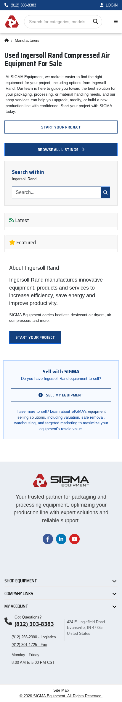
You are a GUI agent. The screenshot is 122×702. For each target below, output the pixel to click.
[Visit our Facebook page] (48, 538)
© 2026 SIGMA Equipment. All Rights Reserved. (61, 696)
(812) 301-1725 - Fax (29, 644)
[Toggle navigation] (115, 22)
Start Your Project (61, 127)
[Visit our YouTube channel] (74, 538)
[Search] (95, 21)
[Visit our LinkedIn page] (61, 538)
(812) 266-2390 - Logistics (34, 637)
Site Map (61, 690)
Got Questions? (28, 617)
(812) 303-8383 (34, 624)
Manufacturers (27, 40)
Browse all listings (58, 149)
